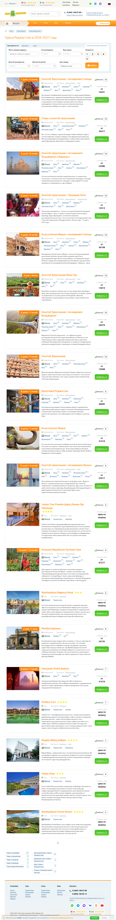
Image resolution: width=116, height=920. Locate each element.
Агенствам (66, 2)
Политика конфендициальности (49, 915)
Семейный (62, 515)
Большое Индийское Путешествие (61, 549)
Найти (93, 65)
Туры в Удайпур (12, 863)
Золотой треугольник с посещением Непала (67, 465)
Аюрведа (68, 23)
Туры (35, 23)
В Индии (43, 896)
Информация (104, 23)
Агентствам (13, 894)
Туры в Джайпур (12, 853)
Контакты (66, 5)
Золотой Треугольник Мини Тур (59, 275)
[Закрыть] (112, 917)
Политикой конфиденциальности (62, 918)
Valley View (48, 773)
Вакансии (75, 5)
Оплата (75, 2)
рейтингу (25, 45)
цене (34, 45)
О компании (14, 886)
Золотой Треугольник (54, 356)
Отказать (104, 918)
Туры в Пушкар (12, 860)
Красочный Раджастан (55, 391)
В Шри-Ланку (61, 890)
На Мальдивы (29, 892)
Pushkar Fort (49, 702)
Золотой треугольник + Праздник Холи (64, 195)
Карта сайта (13, 915)
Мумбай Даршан (51, 628)
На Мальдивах (45, 892)
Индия (16, 23)
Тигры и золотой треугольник (58, 118)
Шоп (78, 83)
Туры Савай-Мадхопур (15, 866)
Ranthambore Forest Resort (57, 811)
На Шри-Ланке (45, 890)
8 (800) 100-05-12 (79, 894)
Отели (46, 23)
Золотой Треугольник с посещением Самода (67, 79)
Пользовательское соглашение (28, 915)
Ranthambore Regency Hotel (57, 592)
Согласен (95, 918)
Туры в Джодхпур (13, 856)
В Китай (59, 892)
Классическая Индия (54, 428)
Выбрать (101, 100)
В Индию (28, 896)
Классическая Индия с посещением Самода (67, 234)
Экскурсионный (70, 83)
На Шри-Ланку (29, 890)
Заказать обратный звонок (75, 15)
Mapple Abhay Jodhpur (54, 740)
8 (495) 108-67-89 (79, 891)
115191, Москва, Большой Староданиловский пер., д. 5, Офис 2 (97, 14)
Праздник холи (82, 199)
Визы (56, 23)
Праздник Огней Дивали (55, 668)
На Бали (27, 894)
